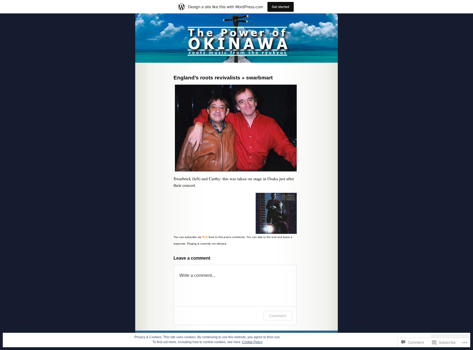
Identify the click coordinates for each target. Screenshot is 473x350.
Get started (280, 7)
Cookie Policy (252, 342)
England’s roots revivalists (207, 78)
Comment (277, 315)
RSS (205, 237)
